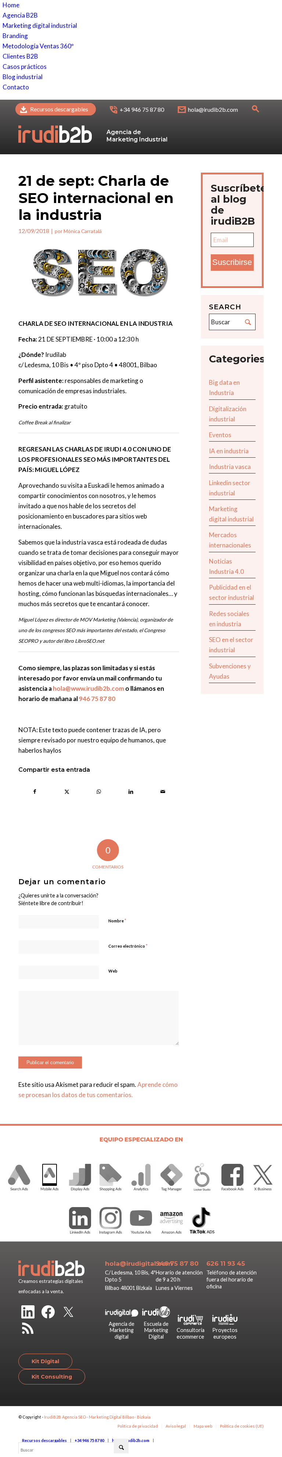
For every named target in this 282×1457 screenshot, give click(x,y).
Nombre (117, 920)
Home (11, 5)
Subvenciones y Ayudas (230, 671)
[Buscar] (255, 111)
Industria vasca (230, 467)
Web (113, 971)
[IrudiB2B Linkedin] (28, 1313)
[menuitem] (56, 109)
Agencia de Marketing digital (121, 1330)
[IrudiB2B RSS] (28, 1329)
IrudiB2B (52, 1416)
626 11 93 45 (225, 1263)
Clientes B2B (20, 56)
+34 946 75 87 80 (142, 109)
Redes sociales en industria (229, 619)
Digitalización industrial (227, 414)
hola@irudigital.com (138, 1263)
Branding (15, 36)
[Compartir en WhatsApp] (99, 791)
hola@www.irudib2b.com (88, 688)
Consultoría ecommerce (191, 1333)
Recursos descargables (59, 109)
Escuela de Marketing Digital (156, 1330)
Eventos (220, 435)
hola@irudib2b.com (213, 109)
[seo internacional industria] (98, 274)
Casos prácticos (25, 66)
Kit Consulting (52, 1376)
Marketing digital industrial (40, 25)
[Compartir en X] (67, 791)
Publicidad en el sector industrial (231, 592)
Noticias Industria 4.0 (226, 566)
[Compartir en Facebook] (35, 791)
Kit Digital (45, 1361)
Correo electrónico (128, 946)
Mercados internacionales (230, 540)
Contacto (16, 87)
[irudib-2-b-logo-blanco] (55, 126)
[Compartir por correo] (163, 791)
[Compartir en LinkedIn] (131, 791)
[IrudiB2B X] (68, 1313)
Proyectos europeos (225, 1333)
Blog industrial (23, 77)
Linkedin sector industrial (229, 488)
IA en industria (229, 451)
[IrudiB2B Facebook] (48, 1313)
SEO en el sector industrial (231, 645)
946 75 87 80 (97, 698)
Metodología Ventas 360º (38, 46)
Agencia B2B (20, 15)
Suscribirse (232, 262)
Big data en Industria (224, 387)
